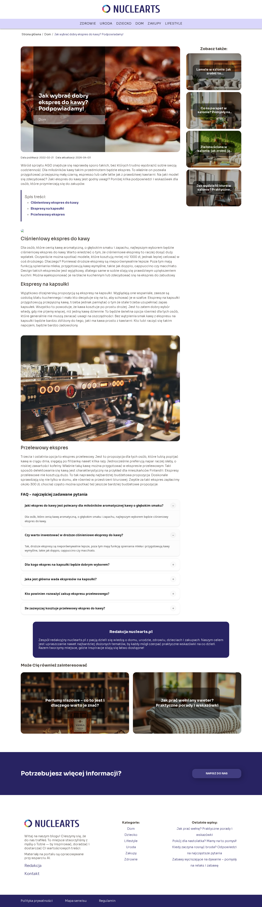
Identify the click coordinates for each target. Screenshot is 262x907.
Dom (139, 23)
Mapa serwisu (76, 901)
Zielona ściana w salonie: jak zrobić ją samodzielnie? (213, 149)
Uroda (106, 23)
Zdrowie (88, 23)
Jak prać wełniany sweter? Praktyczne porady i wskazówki (187, 703)
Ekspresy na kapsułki (47, 209)
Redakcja (33, 865)
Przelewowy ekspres (48, 214)
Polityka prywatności (37, 901)
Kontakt (32, 873)
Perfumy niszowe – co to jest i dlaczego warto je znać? (75, 703)
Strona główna (32, 34)
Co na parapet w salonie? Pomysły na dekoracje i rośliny (214, 110)
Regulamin (107, 901)
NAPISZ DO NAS (217, 773)
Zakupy (154, 23)
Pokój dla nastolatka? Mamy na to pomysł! (204, 841)
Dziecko (124, 23)
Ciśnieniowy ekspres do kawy (54, 203)
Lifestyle (173, 23)
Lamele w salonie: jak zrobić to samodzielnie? (213, 72)
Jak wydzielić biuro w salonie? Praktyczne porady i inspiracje (213, 188)
